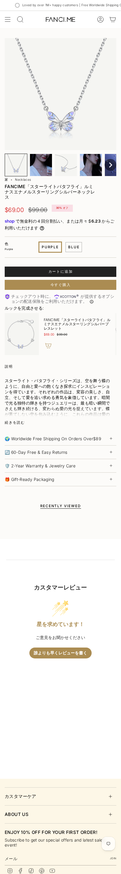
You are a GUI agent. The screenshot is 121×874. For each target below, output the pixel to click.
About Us (16, 814)
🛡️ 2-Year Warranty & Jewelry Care (40, 465)
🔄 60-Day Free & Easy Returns (36, 452)
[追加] (89, 345)
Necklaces (23, 180)
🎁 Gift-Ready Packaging (29, 479)
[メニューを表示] (8, 19)
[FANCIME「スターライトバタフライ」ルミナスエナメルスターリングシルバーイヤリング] (62, 334)
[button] (16, 165)
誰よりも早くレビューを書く (60, 653)
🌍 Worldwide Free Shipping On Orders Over (53, 438)
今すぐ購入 (61, 284)
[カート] (113, 19)
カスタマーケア (20, 796)
